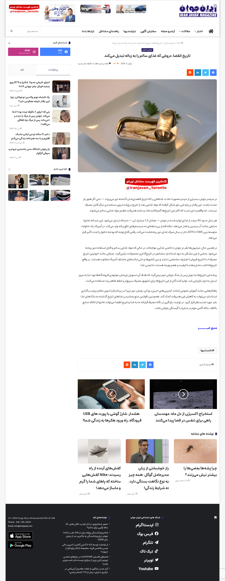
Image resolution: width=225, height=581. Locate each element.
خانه (179, 43)
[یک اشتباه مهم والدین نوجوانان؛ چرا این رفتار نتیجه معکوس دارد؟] (61, 101)
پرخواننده (53, 69)
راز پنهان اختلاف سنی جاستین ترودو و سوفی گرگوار (29, 151)
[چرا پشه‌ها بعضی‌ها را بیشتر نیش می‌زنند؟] (195, 451)
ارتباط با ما (88, 31)
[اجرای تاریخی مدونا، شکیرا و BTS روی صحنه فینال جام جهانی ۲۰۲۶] (61, 86)
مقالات (185, 31)
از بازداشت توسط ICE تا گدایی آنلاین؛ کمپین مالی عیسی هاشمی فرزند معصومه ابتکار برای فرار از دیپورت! (85, 548)
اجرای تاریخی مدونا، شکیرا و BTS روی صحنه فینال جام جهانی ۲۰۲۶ (30, 84)
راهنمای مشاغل (109, 31)
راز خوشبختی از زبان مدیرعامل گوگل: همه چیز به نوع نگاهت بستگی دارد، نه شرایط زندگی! (149, 478)
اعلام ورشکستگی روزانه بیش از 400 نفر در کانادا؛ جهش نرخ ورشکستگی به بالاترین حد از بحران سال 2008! (85, 536)
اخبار (200, 31)
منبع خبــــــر (207, 328)
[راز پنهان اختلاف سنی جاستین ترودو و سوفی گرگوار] (61, 153)
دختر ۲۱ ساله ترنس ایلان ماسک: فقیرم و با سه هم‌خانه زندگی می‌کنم (30, 136)
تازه (22, 69)
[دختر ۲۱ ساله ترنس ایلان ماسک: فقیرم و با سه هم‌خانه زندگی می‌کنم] (61, 138)
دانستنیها (206, 350)
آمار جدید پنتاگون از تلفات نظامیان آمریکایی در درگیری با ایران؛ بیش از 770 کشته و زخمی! (86, 570)
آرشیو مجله (168, 31)
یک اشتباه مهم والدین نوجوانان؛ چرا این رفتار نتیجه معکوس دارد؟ (30, 99)
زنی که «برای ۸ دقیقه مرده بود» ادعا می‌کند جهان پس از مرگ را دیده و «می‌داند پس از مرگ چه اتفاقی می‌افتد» (31, 118)
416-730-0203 (23, 522)
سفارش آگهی (148, 31)
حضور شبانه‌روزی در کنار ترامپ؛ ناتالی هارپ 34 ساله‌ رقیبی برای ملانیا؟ (87, 526)
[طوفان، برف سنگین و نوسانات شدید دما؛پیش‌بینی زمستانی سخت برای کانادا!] (39, 195)
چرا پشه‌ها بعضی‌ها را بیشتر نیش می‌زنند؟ (200, 471)
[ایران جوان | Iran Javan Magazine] (198, 10)
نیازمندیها (130, 31)
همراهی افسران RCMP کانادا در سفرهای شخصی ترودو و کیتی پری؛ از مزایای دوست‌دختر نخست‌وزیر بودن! (85, 560)
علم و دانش (169, 43)
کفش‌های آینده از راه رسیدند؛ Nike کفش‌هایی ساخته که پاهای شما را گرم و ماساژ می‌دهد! (100, 478)
